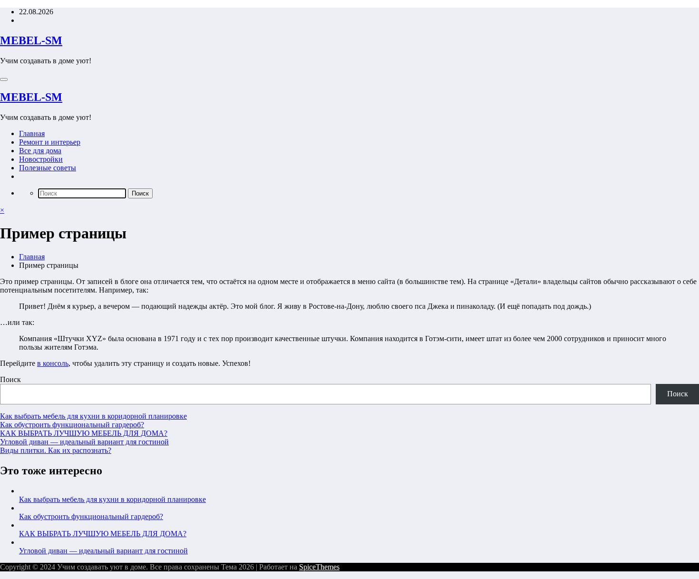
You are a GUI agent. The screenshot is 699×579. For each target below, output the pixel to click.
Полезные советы (47, 168)
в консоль (52, 363)
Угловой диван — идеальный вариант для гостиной (84, 442)
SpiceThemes (319, 567)
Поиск (10, 379)
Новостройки (41, 159)
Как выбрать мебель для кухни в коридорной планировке (93, 416)
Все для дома (40, 151)
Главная (32, 133)
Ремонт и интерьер (49, 142)
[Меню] (4, 79)
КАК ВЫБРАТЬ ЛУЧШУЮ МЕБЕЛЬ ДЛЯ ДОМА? (83, 433)
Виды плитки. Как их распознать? (55, 450)
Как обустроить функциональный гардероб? (72, 425)
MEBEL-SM (31, 40)
